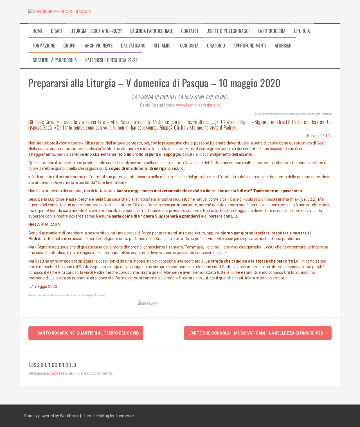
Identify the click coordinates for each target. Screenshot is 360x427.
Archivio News (98, 45)
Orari (56, 31)
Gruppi (69, 45)
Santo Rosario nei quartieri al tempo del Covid (86, 333)
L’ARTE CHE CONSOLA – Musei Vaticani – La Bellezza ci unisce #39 (257, 333)
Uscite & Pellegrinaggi (228, 31)
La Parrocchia (271, 31)
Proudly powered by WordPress (52, 416)
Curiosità (189, 45)
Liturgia (302, 31)
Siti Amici (163, 45)
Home (37, 31)
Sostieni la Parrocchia (55, 60)
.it (217, 105)
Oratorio (216, 45)
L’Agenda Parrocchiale (151, 31)
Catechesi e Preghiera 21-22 (111, 60)
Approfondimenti (249, 45)
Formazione (44, 45)
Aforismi (283, 45)
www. (181, 105)
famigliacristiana (201, 105)
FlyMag (102, 416)
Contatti (189, 31)
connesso (58, 373)
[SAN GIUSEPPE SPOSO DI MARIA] (59, 11)
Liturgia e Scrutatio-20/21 (96, 31)
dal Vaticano (133, 45)
